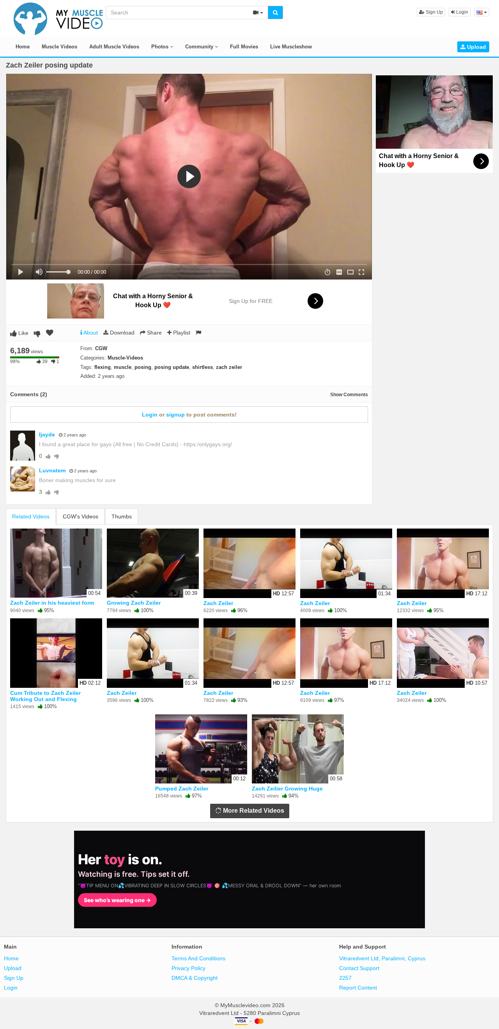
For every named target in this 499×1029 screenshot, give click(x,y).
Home (23, 47)
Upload (475, 47)
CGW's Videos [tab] (80, 516)
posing (142, 367)
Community (200, 47)
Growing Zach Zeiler (134, 603)
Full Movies (244, 47)
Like (22, 333)
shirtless (202, 367)
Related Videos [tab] (31, 516)
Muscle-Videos (125, 358)
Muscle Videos (59, 47)
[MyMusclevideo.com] (58, 18)
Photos (160, 47)
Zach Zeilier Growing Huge (287, 788)
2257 (345, 978)
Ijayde (47, 434)
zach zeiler (229, 367)
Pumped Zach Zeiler (181, 788)
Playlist (181, 332)
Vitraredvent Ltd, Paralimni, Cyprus (382, 958)
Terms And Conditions (198, 958)
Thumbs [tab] (121, 516)
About (90, 332)
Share (153, 332)
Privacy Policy (188, 968)
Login (461, 12)
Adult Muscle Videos (114, 47)
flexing (102, 367)
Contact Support (359, 968)
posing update (171, 367)
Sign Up (434, 12)
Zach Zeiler (218, 603)
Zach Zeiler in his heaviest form (52, 603)
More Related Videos (252, 810)
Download (121, 332)
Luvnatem (52, 470)
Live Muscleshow (291, 47)
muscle (122, 367)
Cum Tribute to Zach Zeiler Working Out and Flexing (45, 696)
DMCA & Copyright (195, 978)
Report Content (358, 987)
